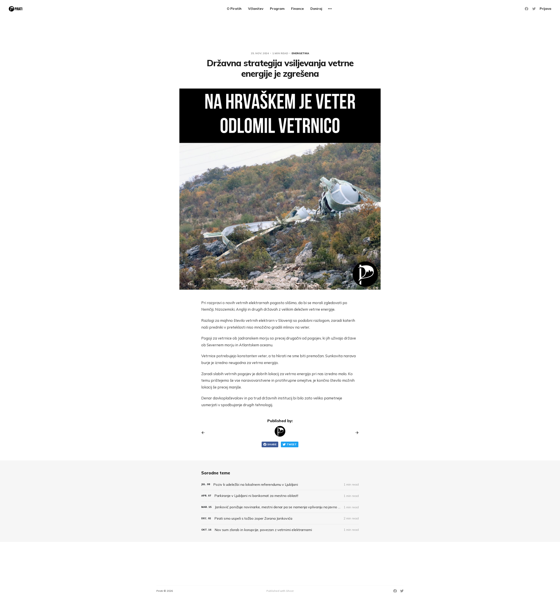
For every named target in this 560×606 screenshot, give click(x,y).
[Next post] (355, 432)
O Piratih (234, 9)
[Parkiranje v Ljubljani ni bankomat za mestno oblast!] (280, 495)
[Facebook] (526, 8)
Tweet (292, 444)
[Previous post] (204, 432)
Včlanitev (255, 9)
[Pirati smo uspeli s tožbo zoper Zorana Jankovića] (280, 518)
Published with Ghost (280, 590)
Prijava (545, 9)
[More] (330, 8)
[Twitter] (534, 8)
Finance (297, 9)
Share (271, 444)
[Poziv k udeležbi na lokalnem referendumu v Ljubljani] (280, 484)
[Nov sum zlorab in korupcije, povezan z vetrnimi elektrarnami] (280, 529)
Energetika (300, 53)
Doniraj (316, 9)
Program (277, 9)
